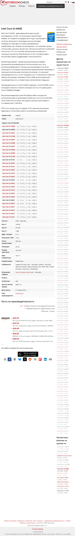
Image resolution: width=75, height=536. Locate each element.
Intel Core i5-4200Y (8, 210)
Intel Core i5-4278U (8, 166)
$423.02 (16, 318)
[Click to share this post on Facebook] (9, 359)
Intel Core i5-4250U (8, 146)
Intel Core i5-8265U (63, 72)
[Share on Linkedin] (45, 359)
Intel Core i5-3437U (63, 325)
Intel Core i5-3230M (63, 351)
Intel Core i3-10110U (63, 486)
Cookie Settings (37, 529)
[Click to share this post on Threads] (15, 359)
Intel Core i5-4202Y (8, 203)
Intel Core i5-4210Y (8, 217)
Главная (12, 6)
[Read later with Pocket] (35, 359)
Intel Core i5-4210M (8, 156)
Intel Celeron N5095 (62, 477)
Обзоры (22, 6)
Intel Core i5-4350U (8, 183)
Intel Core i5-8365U (63, 77)
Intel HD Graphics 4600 (23, 272)
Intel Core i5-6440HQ (63, 94)
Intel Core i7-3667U (62, 473)
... (72, 6)
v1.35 (2, 344)
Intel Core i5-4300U (8, 187)
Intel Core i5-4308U (8, 133)
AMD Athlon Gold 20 (63, 482)
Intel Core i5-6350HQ (63, 81)
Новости (31, 6)
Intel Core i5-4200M (8, 153)
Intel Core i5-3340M (63, 360)
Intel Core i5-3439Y (63, 382)
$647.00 (16, 323)
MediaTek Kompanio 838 (64, 456)
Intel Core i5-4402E (8, 197)
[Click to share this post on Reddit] (30, 359)
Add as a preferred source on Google (30, 354)
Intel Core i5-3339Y (63, 422)
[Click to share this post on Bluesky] (20, 359)
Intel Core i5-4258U (8, 163)
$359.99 (16, 328)
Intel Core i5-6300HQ (63, 86)
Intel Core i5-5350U (63, 196)
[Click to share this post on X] (25, 359)
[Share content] (5, 359)
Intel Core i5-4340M (8, 143)
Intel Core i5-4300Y (8, 207)
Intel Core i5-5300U (63, 356)
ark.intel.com (19, 293)
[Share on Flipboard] (40, 359)
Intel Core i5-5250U (63, 254)
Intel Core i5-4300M (8, 150)
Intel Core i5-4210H (8, 173)
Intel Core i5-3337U (63, 347)
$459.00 (16, 339)
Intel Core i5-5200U (63, 214)
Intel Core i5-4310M (8, 136)
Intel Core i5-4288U (8, 170)
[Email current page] (50, 359)
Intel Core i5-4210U (8, 190)
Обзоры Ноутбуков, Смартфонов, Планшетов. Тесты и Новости (23, 521)
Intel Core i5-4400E (63, 125)
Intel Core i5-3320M (63, 103)
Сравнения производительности (50, 6)
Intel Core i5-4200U (8, 193)
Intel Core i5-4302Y (8, 213)
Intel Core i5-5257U (63, 147)
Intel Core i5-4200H (8, 140)
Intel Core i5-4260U (8, 177)
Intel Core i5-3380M (63, 263)
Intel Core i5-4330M (8, 126)
